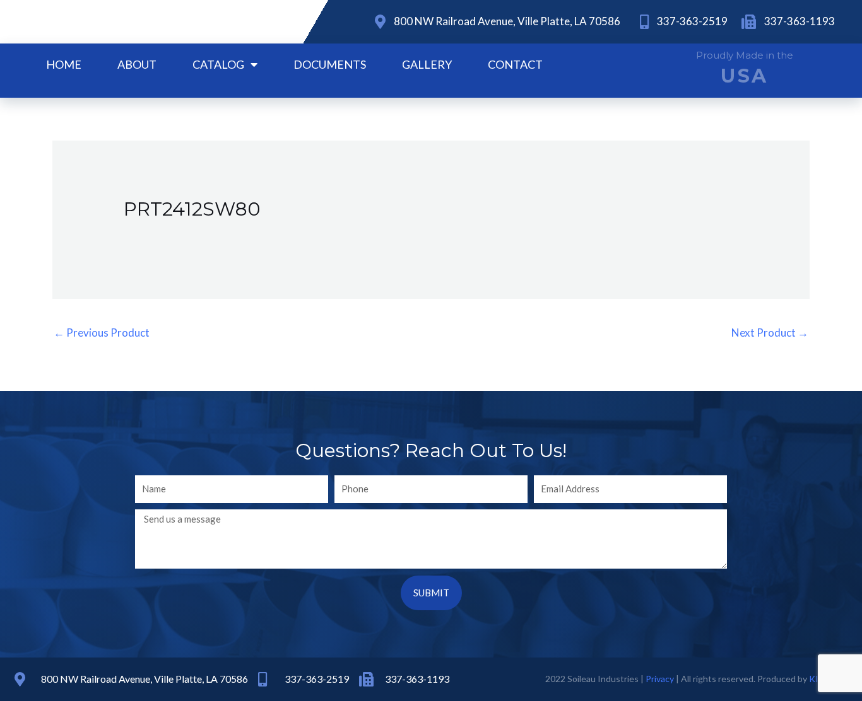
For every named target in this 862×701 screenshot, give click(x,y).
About (136, 64)
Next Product (769, 332)
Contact (515, 64)
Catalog (218, 64)
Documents (329, 64)
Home (63, 64)
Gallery (427, 64)
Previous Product (102, 332)
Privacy (660, 678)
